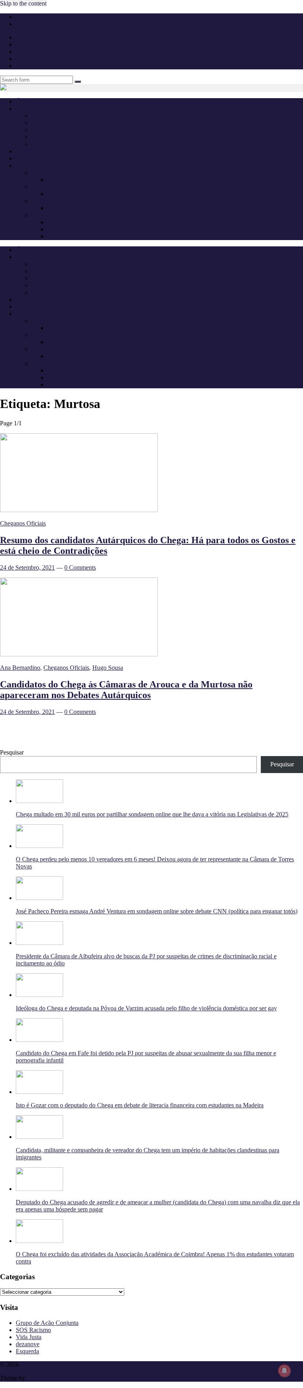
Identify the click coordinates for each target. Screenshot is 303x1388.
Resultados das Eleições (77, 222)
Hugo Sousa (107, 667)
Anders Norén (44, 1378)
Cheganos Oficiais (54, 130)
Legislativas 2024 (53, 186)
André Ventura (50, 122)
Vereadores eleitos (69, 236)
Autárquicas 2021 (54, 215)
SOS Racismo (33, 1330)
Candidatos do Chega (74, 193)
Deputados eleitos (69, 179)
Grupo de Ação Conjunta (47, 1322)
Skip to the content (23, 3)
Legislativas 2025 (53, 172)
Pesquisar (12, 752)
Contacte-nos (32, 23)
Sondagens (29, 158)
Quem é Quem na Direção (64, 115)
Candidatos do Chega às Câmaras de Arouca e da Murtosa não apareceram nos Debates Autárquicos (126, 689)
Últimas (25, 101)
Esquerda (27, 1351)
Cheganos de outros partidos (67, 137)
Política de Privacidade (44, 16)
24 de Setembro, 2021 (27, 567)
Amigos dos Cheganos (60, 144)
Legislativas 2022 (53, 200)
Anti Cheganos (34, 151)
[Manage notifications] (284, 1370)
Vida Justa (28, 1337)
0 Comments (80, 567)
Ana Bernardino (20, 667)
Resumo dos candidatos (76, 229)
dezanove (27, 1344)
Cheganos (33, 1364)
